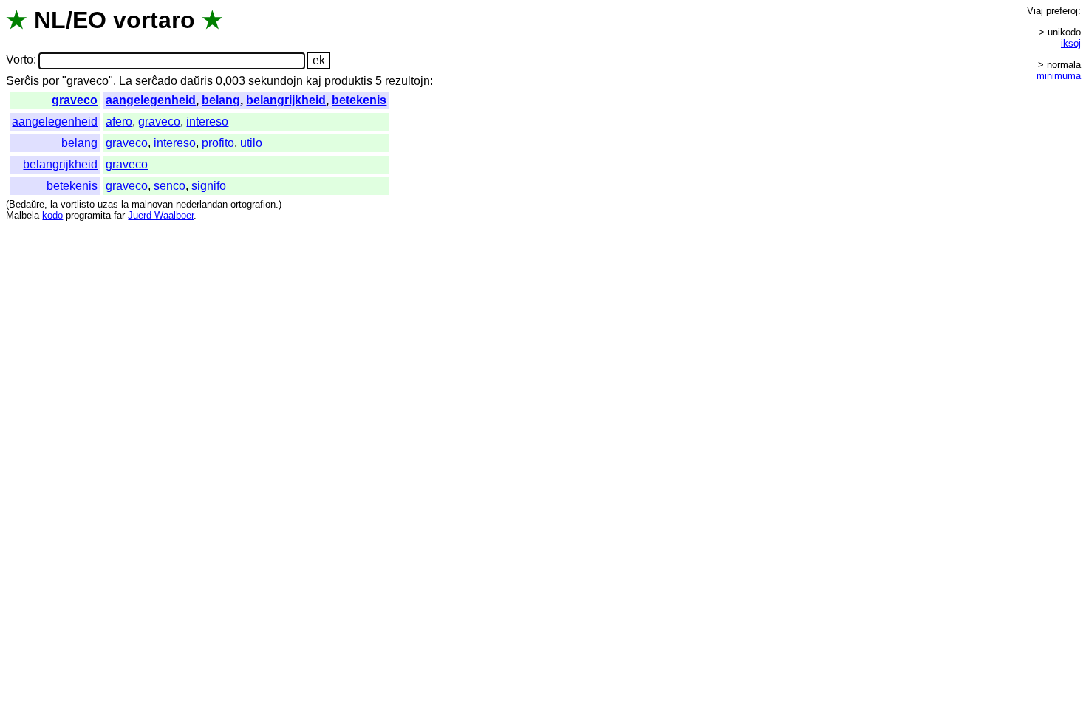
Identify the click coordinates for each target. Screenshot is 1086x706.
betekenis (359, 100)
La (125, 81)
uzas (108, 204)
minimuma (1059, 75)
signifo (208, 185)
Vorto (19, 60)
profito (218, 143)
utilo (251, 143)
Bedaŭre (26, 204)
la (54, 204)
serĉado (156, 81)
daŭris (196, 81)
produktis (348, 81)
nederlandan (202, 204)
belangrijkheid (286, 100)
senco (169, 185)
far (119, 215)
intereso (207, 121)
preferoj (1062, 10)
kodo (52, 215)
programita (88, 215)
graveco (75, 100)
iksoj (1071, 43)
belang (221, 100)
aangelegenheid (151, 100)
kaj (313, 81)
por (50, 81)
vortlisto (78, 204)
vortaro (154, 20)
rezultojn (407, 81)
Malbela (22, 215)
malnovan (152, 204)
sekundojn (275, 81)
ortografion (253, 204)
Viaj (1035, 10)
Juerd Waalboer (161, 215)
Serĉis (22, 81)
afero (119, 121)
